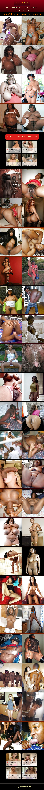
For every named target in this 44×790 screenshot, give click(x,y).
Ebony (22, 2)
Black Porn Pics (13, 8)
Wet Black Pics (22, 11)
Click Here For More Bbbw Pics (22, 137)
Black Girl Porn (30, 8)
